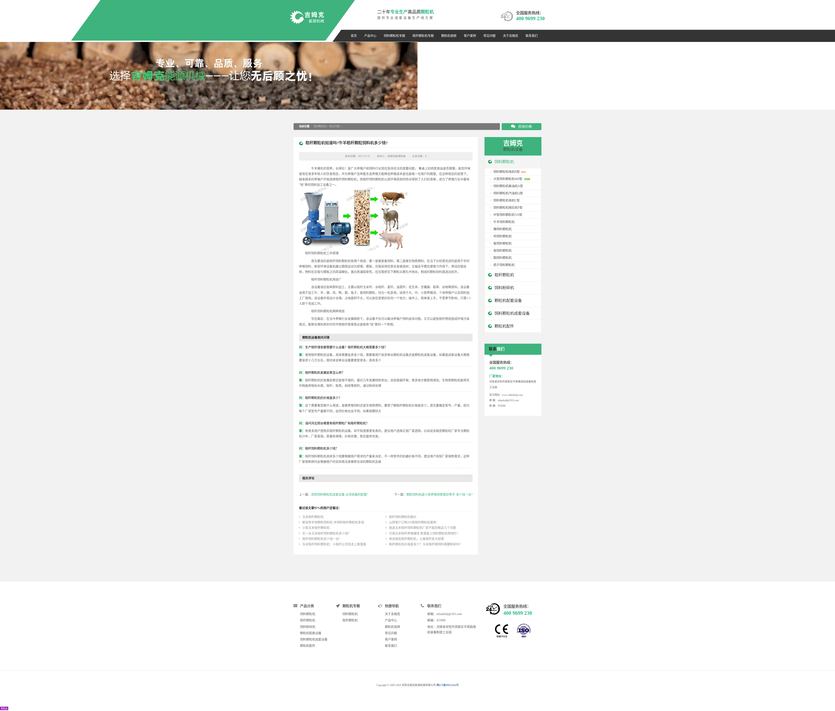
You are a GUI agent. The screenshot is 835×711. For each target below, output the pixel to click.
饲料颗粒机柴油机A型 (508, 186)
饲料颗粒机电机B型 (506, 171)
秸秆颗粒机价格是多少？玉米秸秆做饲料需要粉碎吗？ (425, 544)
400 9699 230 (530, 18)
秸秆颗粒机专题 (423, 35)
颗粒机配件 (307, 645)
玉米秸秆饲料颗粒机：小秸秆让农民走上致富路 (334, 544)
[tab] (513, 162)
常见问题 (489, 35)
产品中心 (370, 35)
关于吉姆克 (510, 35)
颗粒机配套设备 (310, 633)
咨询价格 (524, 126)
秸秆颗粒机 (307, 620)
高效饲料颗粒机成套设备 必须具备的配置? (339, 494)
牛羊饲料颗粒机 (504, 222)
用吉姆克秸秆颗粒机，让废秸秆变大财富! (417, 538)
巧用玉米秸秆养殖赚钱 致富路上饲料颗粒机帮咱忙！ (424, 533)
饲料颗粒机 (319, 126)
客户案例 (470, 35)
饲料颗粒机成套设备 (313, 639)
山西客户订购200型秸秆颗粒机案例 (412, 522)
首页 (354, 35)
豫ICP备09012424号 (447, 685)
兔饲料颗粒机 (502, 250)
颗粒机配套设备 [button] (508, 300)
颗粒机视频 (448, 35)
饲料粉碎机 (307, 626)
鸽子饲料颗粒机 (504, 265)
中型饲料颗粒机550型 (507, 214)
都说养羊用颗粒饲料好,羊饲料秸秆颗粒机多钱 (333, 522)
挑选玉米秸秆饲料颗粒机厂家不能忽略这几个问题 (422, 527)
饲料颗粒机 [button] (504, 162)
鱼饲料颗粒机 (502, 243)
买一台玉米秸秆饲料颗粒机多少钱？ (326, 533)
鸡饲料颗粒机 (502, 236)
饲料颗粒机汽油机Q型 (508, 193)
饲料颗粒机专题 (394, 35)
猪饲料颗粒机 (502, 229)
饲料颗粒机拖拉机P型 (508, 207)
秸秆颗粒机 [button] (504, 275)
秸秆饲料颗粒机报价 (402, 517)
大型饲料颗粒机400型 (507, 179)
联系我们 (532, 35)
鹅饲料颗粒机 (502, 257)
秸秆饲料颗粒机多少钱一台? (321, 538)
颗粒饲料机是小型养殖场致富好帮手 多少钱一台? (439, 494)
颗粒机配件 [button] (504, 326)
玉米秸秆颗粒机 (313, 517)
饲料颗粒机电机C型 (506, 200)
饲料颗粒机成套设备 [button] (512, 313)
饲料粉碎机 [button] (504, 288)
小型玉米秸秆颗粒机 (316, 527)
